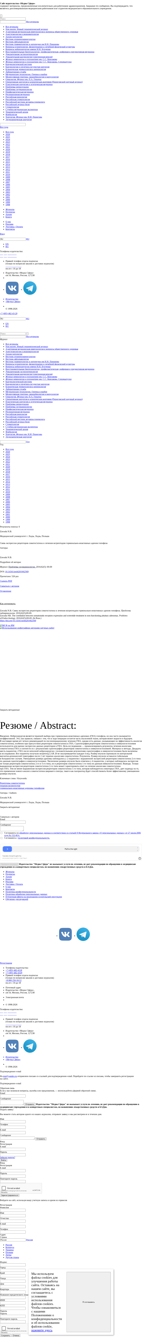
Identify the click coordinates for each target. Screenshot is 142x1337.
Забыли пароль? (7, 1157)
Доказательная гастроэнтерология (22, 54)
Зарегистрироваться (9, 1195)
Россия (29, 1240)
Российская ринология (16, 97)
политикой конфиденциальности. (34, 838)
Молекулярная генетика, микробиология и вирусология (32, 77)
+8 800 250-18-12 (13, 980)
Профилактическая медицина (20, 92)
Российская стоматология (18, 99)
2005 (8, 187)
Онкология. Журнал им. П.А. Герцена (23, 79)
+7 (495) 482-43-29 (8, 313)
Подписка (10, 212)
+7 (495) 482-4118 (14, 970)
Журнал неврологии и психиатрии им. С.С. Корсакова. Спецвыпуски (39, 62)
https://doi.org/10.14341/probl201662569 (18, 620)
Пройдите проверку (9, 864)
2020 (8, 149)
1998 (8, 204)
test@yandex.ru (10, 1076)
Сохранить (5, 1335)
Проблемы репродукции (17, 87)
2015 (8, 162)
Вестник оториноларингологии (21, 39)
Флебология (11, 114)
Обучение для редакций (17, 899)
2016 (8, 159)
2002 (8, 194)
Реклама (9, 224)
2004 (8, 189)
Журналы (10, 209)
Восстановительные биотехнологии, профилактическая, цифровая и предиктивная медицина (50, 52)
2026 (8, 134)
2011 (8, 172)
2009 (8, 177)
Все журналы (32, 21)
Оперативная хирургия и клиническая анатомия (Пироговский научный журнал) (44, 82)
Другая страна (12, 1257)
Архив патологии (14, 37)
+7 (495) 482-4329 (14, 973)
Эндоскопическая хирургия (19, 119)
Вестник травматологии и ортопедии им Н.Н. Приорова (32, 44)
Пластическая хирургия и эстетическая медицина (29, 84)
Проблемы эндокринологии (19, 89)
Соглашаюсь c (11, 838)
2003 (8, 192)
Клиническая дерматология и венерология (26, 69)
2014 (8, 164)
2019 (8, 152)
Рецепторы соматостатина (12, 783)
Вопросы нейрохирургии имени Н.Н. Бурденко (28, 49)
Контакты (10, 229)
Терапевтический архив (17, 112)
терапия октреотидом (10, 785)
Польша (9, 1252)
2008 (8, 179)
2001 (8, 197)
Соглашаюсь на (11, 833)
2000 (8, 199)
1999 (8, 202)
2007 (8, 182)
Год (28, 442)
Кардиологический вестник (19, 64)
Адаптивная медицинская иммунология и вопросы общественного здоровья (42, 32)
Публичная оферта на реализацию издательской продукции (34, 897)
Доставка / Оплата (14, 226)
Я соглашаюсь (89, 1302)
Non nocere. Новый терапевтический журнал (27, 29)
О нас (8, 221)
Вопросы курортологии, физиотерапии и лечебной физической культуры (40, 47)
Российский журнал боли (18, 104)
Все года (4, 127)
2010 (8, 174)
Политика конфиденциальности (21, 891)
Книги (9, 217)
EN (7, 244)
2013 (8, 167)
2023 (8, 142)
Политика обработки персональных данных (26, 894)
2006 (8, 184)
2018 (8, 154)
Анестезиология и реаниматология (22, 34)
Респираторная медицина (18, 94)
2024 (8, 139)
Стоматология (12, 107)
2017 (8, 157)
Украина (10, 1250)
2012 (8, 169)
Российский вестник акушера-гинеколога (25, 102)
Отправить (29, 1104)
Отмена (16, 1335)
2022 (8, 144)
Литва (8, 1255)
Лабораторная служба (16, 72)
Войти (3, 1160)
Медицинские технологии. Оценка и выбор (26, 74)
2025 (8, 137)
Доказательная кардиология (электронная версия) (29, 57)
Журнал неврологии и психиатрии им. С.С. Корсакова (31, 59)
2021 (8, 147)
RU (27, 239)
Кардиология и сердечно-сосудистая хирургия (27, 67)
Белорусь (10, 1247)
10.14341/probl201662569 (17, 571)
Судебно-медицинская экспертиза (22, 109)
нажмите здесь (41, 1330)
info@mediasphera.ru (15, 278)
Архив (9, 214)
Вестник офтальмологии (17, 42)
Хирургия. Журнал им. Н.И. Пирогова (24, 117)
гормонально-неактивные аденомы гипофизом (22, 788)
